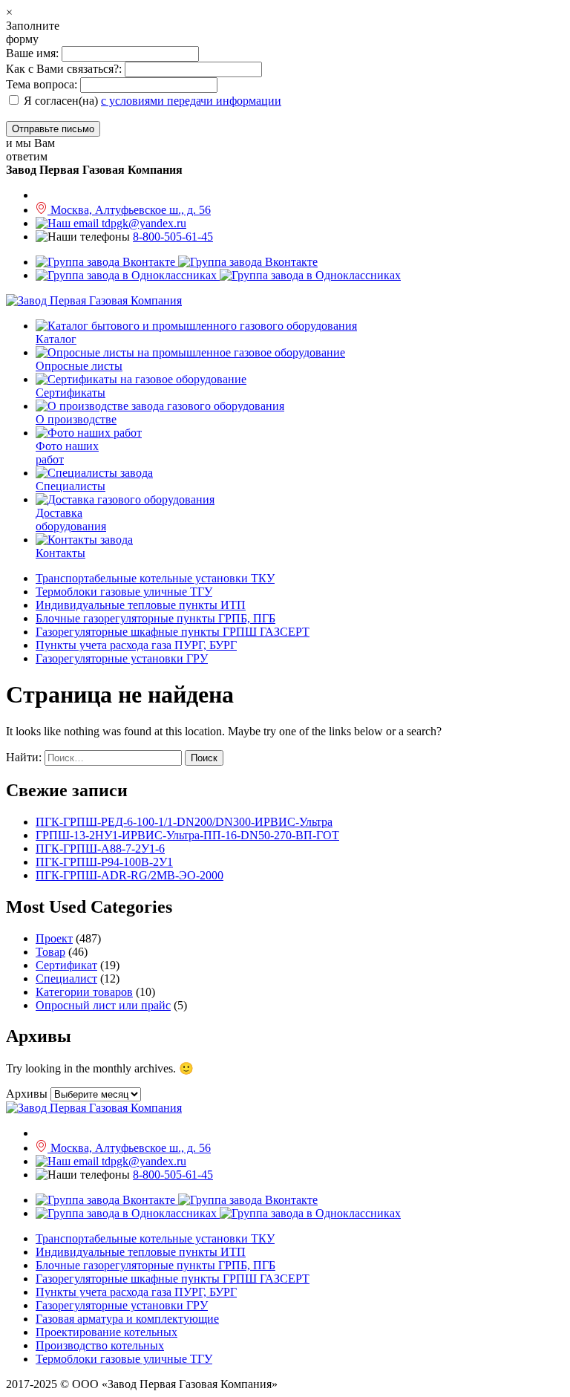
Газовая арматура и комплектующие (127, 1318)
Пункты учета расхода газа (136, 645)
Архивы (27, 1093)
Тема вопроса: (41, 84)
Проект (54, 938)
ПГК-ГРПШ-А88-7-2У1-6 (100, 848)
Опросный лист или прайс (103, 1005)
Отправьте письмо (53, 128)
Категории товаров (84, 992)
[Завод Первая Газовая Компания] (94, 300)
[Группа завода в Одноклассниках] (218, 275)
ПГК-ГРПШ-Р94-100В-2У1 (104, 862)
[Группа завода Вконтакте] (177, 261)
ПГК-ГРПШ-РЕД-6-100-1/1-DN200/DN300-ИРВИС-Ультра (184, 821)
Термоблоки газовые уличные (124, 591)
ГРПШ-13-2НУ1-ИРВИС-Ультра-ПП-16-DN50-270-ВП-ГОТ (187, 835)
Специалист (66, 978)
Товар (50, 951)
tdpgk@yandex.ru (142, 223)
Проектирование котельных (106, 1332)
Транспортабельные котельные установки (155, 578)
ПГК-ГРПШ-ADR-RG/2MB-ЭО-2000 (129, 875)
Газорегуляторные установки (122, 658)
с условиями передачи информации (191, 100)
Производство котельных (100, 1345)
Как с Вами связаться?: (64, 68)
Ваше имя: (34, 53)
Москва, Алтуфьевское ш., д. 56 (129, 209)
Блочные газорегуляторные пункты (155, 618)
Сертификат (66, 965)
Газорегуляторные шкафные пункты (172, 631)
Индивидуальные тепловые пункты (141, 605)
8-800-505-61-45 (173, 236)
